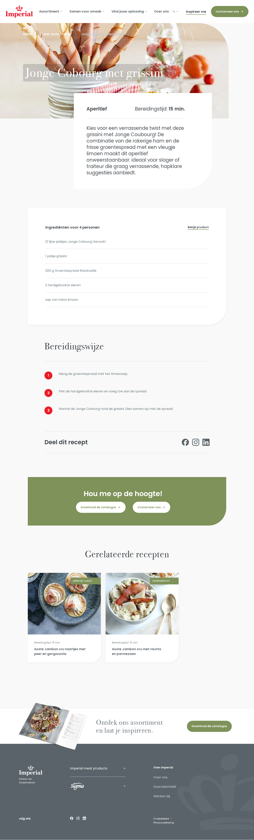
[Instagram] (78, 818)
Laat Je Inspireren (56, 34)
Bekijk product (198, 227)
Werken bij (161, 796)
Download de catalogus (98, 507)
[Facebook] (71, 818)
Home (28, 34)
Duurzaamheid (164, 786)
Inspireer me (196, 11)
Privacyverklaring (163, 822)
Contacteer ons (227, 12)
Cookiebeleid (161, 818)
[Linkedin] (84, 818)
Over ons (161, 11)
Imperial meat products (88, 768)
